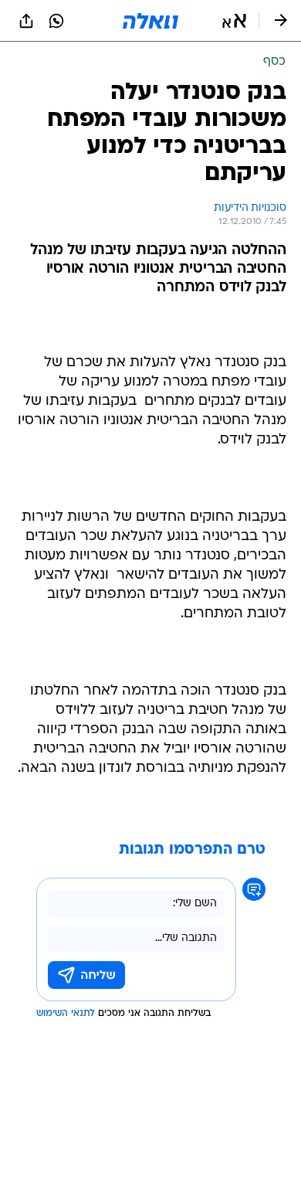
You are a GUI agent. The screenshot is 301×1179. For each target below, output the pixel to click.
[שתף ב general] (26, 20)
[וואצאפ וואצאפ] (56, 21)
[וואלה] (150, 21)
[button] (234, 21)
